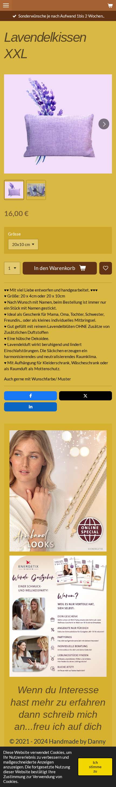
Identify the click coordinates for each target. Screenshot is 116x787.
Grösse (14, 233)
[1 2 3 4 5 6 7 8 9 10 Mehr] (12, 268)
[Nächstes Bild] (103, 124)
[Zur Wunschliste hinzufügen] (105, 268)
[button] (14, 190)
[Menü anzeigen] (6, 5)
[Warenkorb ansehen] (110, 5)
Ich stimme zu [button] (95, 766)
